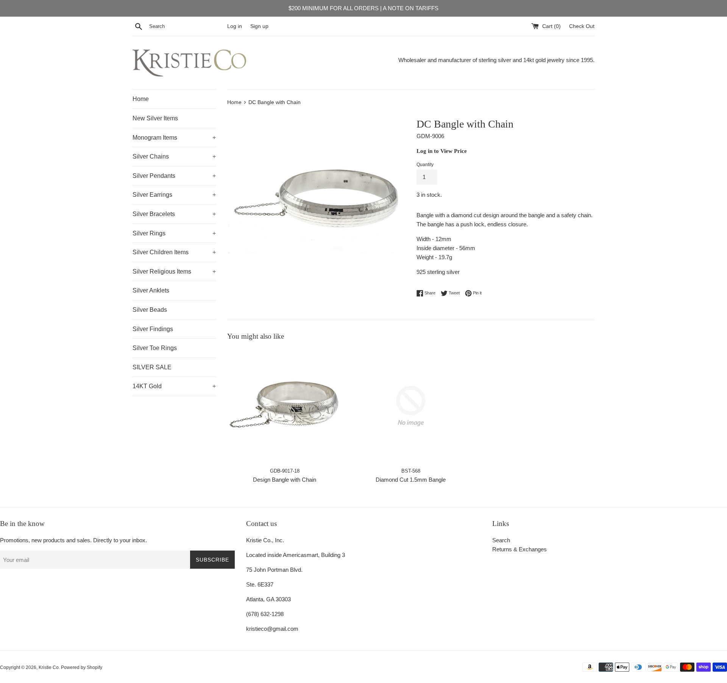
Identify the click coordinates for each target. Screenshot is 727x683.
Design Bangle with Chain (284, 479)
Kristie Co (49, 667)
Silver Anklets (151, 290)
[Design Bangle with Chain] (284, 406)
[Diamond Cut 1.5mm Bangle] (410, 406)
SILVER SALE (152, 367)
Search (501, 540)
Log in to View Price (442, 151)
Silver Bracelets (174, 214)
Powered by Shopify (81, 667)
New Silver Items (155, 118)
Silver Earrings (174, 194)
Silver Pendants (174, 176)
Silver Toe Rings (155, 348)
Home (141, 99)
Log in (234, 26)
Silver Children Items (174, 252)
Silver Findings (153, 329)
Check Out (581, 26)
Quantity (425, 164)
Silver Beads (150, 309)
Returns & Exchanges (519, 549)
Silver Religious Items (174, 271)
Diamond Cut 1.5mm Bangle (411, 479)
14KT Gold (174, 386)
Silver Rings (174, 233)
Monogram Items (174, 137)
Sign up (259, 26)
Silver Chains (174, 156)
